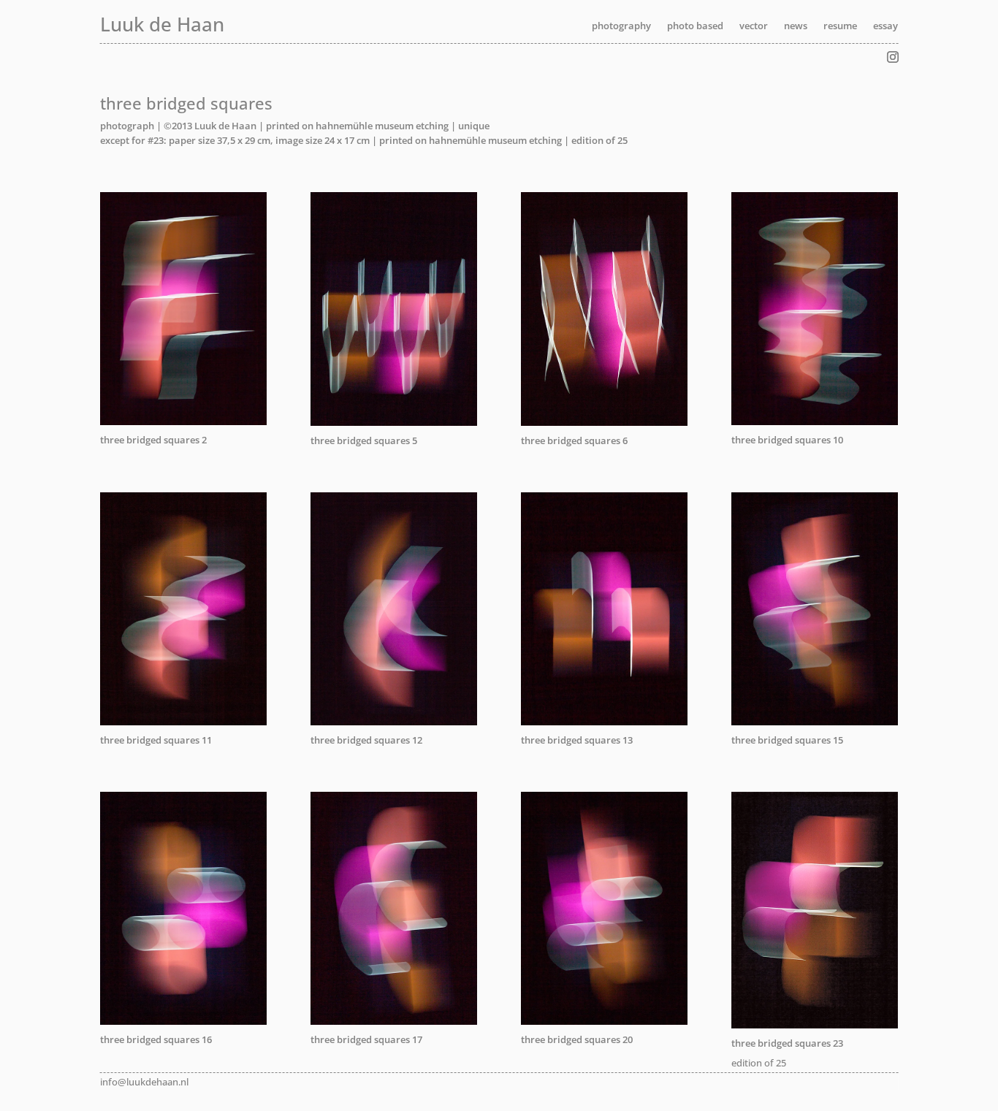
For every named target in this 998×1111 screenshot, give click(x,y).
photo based (695, 26)
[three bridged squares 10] (814, 421)
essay (885, 26)
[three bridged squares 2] (183, 421)
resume (840, 26)
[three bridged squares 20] (604, 1021)
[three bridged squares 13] (604, 721)
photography (621, 26)
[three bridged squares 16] (183, 1021)
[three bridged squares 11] (183, 721)
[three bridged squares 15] (814, 721)
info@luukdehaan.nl (144, 1081)
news (795, 26)
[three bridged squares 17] (394, 1021)
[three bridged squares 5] (394, 422)
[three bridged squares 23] (814, 1024)
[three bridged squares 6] (604, 422)
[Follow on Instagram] (892, 57)
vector (753, 26)
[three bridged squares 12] (394, 721)
